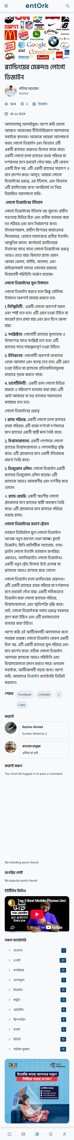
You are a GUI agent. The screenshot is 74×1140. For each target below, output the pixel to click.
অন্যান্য (39, 950)
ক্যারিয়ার (39, 970)
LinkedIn (44, 694)
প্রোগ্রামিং (39, 1009)
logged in (29, 773)
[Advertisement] (37, 818)
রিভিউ (39, 1039)
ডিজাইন (42, 104)
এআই (39, 960)
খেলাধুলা (38, 980)
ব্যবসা (39, 1029)
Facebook (24, 694)
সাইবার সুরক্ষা (39, 1049)
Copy (21, 704)
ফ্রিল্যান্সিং (39, 1019)
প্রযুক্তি (39, 999)
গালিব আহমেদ (29, 89)
